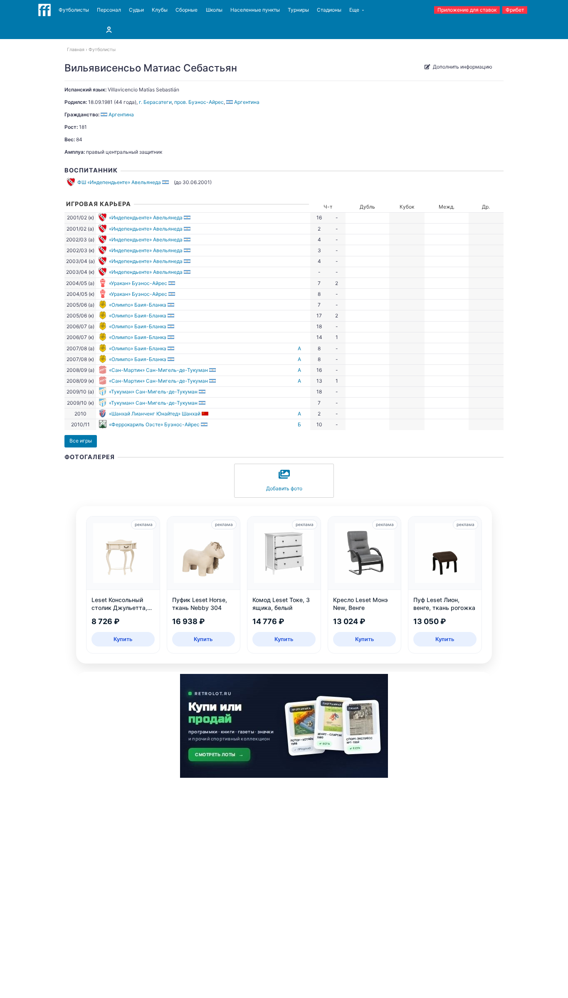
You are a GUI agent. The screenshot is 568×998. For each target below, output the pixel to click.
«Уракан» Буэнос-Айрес (138, 283)
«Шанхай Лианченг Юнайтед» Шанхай (154, 414)
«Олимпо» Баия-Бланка (137, 305)
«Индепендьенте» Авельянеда (146, 217)
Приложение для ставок (466, 10)
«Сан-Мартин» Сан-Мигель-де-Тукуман (158, 370)
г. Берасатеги (155, 102)
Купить (123, 639)
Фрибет (515, 10)
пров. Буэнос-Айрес (199, 102)
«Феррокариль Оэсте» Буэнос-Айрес (154, 424)
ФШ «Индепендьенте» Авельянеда (119, 182)
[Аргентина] (166, 182)
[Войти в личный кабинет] (109, 29)
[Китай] (206, 414)
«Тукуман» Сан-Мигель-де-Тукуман (153, 391)
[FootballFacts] (44, 10)
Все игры (80, 441)
